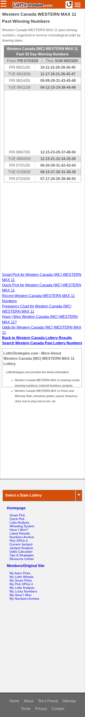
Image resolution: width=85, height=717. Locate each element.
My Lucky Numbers (23, 591)
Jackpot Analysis (21, 548)
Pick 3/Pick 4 (19, 540)
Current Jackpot (21, 544)
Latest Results (20, 533)
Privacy (41, 709)
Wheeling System (22, 526)
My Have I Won (21, 595)
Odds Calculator (21, 551)
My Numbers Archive (24, 598)
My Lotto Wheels (22, 577)
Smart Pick (17, 515)
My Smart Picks (21, 580)
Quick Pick (17, 519)
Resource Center (22, 559)
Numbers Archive (22, 537)
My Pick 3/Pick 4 (21, 584)
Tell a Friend (48, 701)
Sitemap (69, 701)
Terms (26, 709)
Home (14, 701)
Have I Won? (19, 530)
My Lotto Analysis (22, 588)
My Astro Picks (20, 573)
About (28, 701)
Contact (58, 709)
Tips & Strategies (22, 555)
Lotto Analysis (19, 522)
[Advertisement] (42, 119)
